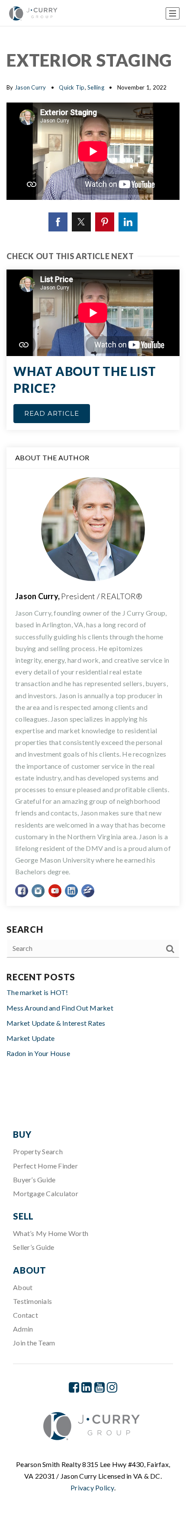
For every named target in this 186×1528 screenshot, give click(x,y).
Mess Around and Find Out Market (59, 1008)
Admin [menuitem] (23, 1329)
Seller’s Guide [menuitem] (34, 1247)
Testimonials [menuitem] (32, 1301)
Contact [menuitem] (25, 1315)
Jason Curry (30, 87)
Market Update (30, 1038)
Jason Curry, (78, 596)
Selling (95, 87)
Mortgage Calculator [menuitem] (45, 1193)
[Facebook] (74, 1387)
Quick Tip (71, 87)
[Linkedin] (86, 1387)
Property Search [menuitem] (38, 1151)
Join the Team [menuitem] (34, 1343)
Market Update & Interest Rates (56, 1023)
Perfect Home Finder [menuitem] (45, 1166)
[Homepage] (33, 13)
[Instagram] (112, 1387)
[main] (93, 560)
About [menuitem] (22, 1287)
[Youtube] (99, 1387)
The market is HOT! (37, 992)
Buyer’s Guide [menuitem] (34, 1179)
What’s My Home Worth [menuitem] (50, 1233)
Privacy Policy (92, 1487)
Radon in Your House (38, 1053)
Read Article (51, 413)
